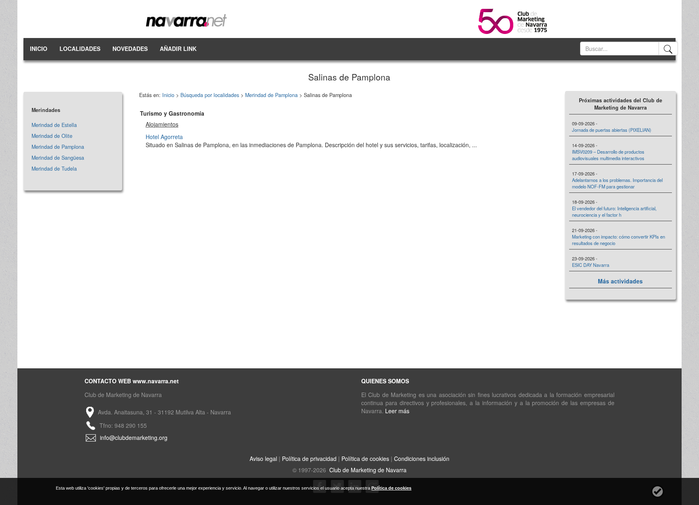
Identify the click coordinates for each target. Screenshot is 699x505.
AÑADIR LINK (178, 48)
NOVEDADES (130, 48)
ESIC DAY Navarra (590, 265)
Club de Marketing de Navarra (367, 470)
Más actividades (620, 281)
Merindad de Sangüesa (58, 157)
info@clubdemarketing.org (133, 437)
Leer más (397, 411)
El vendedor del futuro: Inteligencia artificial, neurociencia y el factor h (614, 211)
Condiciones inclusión (421, 458)
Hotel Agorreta (164, 137)
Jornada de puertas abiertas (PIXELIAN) (611, 130)
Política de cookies (365, 458)
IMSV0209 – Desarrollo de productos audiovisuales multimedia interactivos (608, 154)
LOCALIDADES (79, 48)
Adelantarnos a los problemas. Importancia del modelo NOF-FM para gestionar (617, 183)
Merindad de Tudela (54, 168)
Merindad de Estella (54, 125)
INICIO (38, 48)
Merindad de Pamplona (58, 146)
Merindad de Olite (52, 135)
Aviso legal (263, 458)
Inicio (168, 95)
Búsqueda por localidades (209, 95)
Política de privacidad (309, 458)
